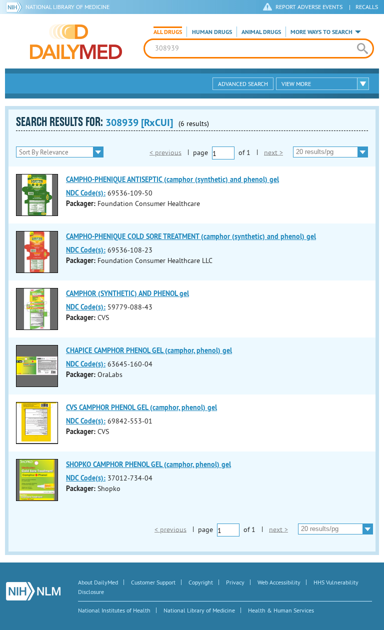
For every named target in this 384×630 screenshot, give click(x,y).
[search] (362, 48)
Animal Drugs (261, 32)
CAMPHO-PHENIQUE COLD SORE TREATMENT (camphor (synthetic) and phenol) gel (191, 236)
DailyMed (76, 41)
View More (296, 84)
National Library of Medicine (68, 6)
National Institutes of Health (114, 610)
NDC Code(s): (86, 193)
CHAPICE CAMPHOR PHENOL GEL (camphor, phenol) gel (149, 350)
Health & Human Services (281, 610)
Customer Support (153, 582)
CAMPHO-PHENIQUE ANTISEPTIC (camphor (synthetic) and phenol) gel (172, 179)
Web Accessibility (279, 582)
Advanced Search (243, 84)
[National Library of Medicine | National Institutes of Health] (33, 591)
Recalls (367, 6)
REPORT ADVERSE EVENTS (309, 6)
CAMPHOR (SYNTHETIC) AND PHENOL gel (127, 293)
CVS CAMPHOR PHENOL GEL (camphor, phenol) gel (141, 407)
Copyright (200, 582)
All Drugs (168, 32)
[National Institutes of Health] (16, 7)
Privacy (235, 582)
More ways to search (321, 32)
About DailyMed (98, 582)
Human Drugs (212, 32)
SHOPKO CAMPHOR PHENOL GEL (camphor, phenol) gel (148, 464)
